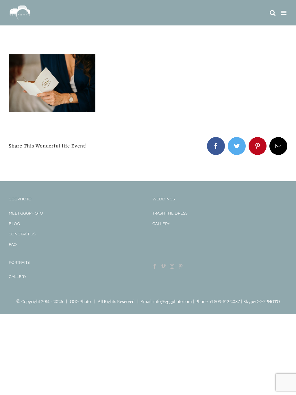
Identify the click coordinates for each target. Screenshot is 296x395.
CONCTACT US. (22, 234)
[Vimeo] (163, 266)
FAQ (13, 244)
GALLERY (161, 223)
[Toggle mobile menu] (284, 13)
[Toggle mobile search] (272, 13)
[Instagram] (172, 266)
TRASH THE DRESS (170, 213)
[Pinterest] (180, 266)
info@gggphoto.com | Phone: (181, 301)
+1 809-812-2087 (225, 301)
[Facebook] (154, 266)
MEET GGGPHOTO (26, 213)
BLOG (14, 223)
